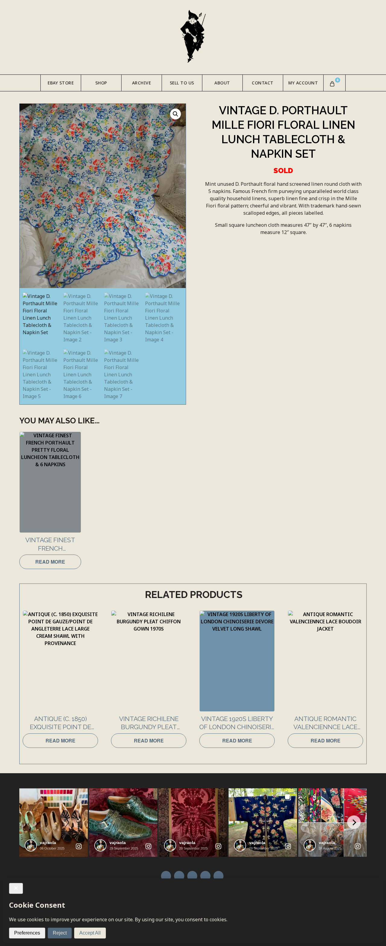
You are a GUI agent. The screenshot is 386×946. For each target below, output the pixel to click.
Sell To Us (182, 83)
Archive (141, 83)
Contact (263, 83)
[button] (175, 114)
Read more (50, 561)
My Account (303, 83)
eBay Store (61, 83)
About (222, 83)
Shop (101, 83)
